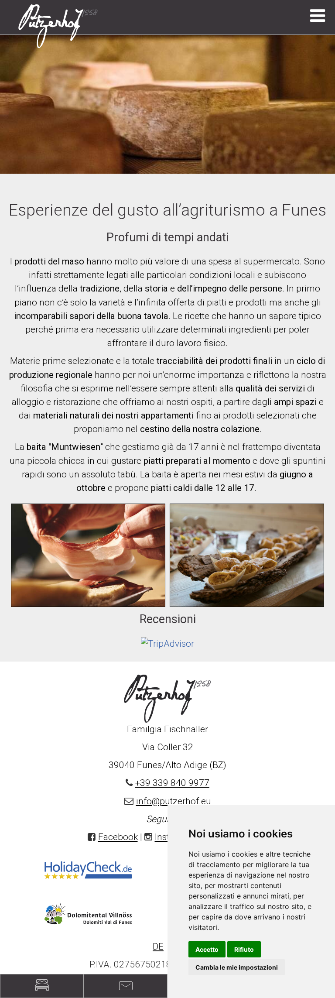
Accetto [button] (207, 949)
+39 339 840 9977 (172, 783)
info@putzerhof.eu (173, 801)
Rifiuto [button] (244, 949)
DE (158, 946)
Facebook (118, 837)
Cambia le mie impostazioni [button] (236, 967)
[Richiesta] (42, 986)
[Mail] (126, 986)
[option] (167, 104)
